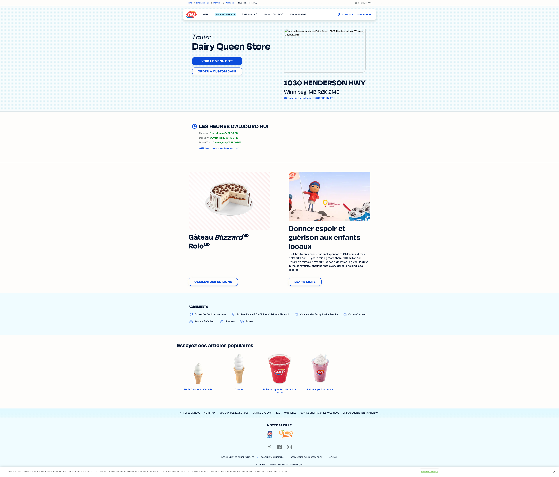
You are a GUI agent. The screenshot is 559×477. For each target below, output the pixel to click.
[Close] (554, 472)
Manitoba (217, 3)
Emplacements (202, 3)
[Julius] (286, 434)
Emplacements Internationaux (361, 412)
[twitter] (269, 447)
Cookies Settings (429, 471)
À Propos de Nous (190, 412)
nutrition (209, 412)
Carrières (290, 412)
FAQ (278, 412)
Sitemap (333, 457)
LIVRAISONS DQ (274, 14)
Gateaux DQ (249, 14)
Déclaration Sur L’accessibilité (307, 457)
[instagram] (289, 447)
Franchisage (298, 14)
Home (189, 3)
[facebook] (279, 447)
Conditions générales (272, 457)
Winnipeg (230, 3)
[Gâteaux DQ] (269, 434)
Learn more (305, 281)
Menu (206, 14)
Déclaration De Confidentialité (237, 457)
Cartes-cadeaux (262, 412)
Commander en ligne (213, 281)
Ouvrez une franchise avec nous (319, 412)
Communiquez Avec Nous (234, 412)
